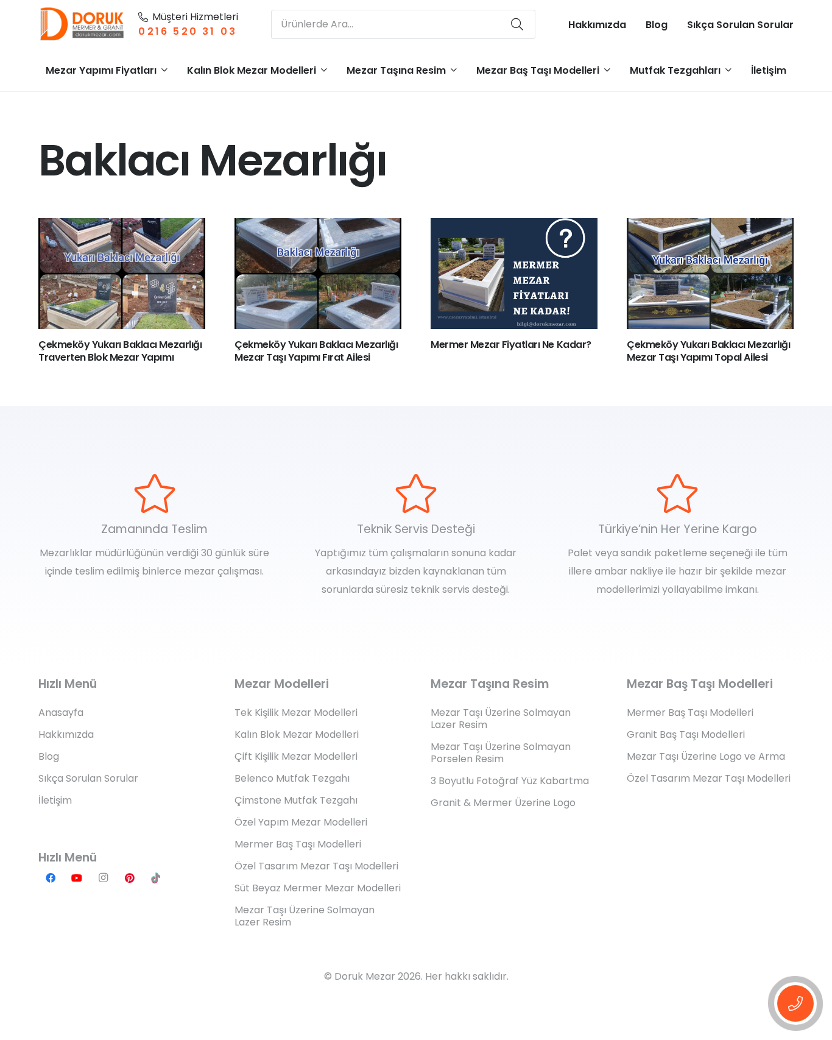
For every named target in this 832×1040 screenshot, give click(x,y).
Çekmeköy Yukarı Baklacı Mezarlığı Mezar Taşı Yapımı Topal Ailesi (708, 351)
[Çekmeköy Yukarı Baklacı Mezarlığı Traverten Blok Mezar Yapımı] (121, 274)
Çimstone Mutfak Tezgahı (296, 800)
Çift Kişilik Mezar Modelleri (296, 756)
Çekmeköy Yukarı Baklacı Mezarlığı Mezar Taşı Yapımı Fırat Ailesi (316, 351)
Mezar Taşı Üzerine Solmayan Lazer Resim (304, 916)
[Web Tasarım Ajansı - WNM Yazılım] (416, 1029)
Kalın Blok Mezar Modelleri (296, 734)
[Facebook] (50, 878)
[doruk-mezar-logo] (82, 24)
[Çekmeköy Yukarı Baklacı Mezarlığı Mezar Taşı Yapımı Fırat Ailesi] (317, 274)
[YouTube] (77, 878)
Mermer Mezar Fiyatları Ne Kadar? (511, 345)
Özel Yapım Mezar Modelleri (300, 822)
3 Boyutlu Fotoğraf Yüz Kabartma (510, 781)
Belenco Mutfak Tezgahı (292, 778)
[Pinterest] (130, 878)
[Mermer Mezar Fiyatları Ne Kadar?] (514, 274)
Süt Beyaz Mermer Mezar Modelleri (317, 888)
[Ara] (517, 24)
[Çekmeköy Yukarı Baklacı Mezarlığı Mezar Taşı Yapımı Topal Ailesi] (710, 274)
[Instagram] (103, 878)
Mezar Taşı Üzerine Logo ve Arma (706, 756)
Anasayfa (60, 713)
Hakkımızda (66, 734)
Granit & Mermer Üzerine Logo (503, 803)
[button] (164, 70)
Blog (48, 756)
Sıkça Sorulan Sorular (88, 778)
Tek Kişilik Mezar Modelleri (296, 713)
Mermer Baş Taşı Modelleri (297, 844)
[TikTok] (156, 878)
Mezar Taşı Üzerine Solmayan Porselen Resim (501, 753)
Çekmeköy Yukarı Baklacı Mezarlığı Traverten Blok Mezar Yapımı (120, 351)
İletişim (55, 800)
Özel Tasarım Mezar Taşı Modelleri (316, 866)
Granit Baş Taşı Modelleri (686, 734)
